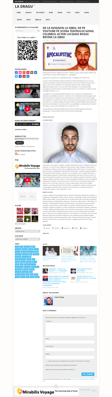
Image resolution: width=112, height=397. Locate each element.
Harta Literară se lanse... (32, 1)
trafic (31, 274)
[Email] (27, 76)
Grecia (28, 259)
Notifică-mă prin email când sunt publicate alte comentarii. (61, 365)
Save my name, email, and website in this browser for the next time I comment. (69, 361)
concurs (17, 251)
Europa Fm (18, 254)
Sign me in (19, 142)
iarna (33, 259)
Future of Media (26, 256)
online (17, 264)
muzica (34, 262)
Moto (48, 20)
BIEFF (33, 246)
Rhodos (26, 269)
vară (28, 277)
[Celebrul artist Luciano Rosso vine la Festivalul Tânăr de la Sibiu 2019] (51, 251)
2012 (21, 246)
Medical (38, 20)
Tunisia (17, 277)
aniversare (27, 246)
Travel (59, 12)
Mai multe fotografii (20, 224)
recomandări (18, 269)
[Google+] (24, 72)
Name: (48, 338)
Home (19, 12)
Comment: (49, 321)
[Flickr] (20, 72)
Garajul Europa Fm (20, 259)
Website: (48, 354)
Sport (28, 20)
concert (36, 249)
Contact (28, 12)
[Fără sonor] (33, 124)
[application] (27, 124)
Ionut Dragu (46, 40)
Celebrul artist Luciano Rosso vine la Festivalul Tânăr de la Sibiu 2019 (50, 258)
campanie (24, 249)
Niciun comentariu (81, 40)
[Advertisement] (22, 311)
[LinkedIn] (35, 72)
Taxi (31, 272)
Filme (51, 12)
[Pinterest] (27, 72)
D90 (37, 251)
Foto (69, 12)
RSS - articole (21, 154)
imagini (17, 262)
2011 (16, 246)
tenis (27, 274)
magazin (29, 262)
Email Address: (50, 346)
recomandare (35, 267)
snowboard (25, 272)
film (31, 254)
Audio (77, 12)
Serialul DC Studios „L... (83, 1)
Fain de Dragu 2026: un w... (49, 1)
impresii (23, 262)
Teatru (19, 20)
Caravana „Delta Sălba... (67, 1)
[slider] (36, 124)
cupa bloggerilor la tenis (27, 251)
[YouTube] (24, 76)
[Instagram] (31, 72)
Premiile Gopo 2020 (30, 264)
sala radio (18, 272)
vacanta (23, 277)
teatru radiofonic (19, 274)
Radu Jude (27, 267)
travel (36, 274)
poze (21, 264)
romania (32, 269)
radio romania (19, 267)
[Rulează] (17, 124)
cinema (30, 249)
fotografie (36, 254)
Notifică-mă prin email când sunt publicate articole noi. (60, 369)
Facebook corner (20, 129)
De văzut (64, 40)
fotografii (17, 256)
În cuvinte (40, 12)
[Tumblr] (20, 76)
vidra (32, 277)
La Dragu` (25, 6)
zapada (37, 277)
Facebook (25, 254)
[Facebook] (16, 72)
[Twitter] (16, 76)
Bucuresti (17, 249)
